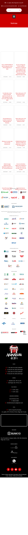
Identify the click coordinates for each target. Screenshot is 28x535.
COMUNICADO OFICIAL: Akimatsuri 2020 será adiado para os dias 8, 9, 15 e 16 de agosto (21, 126)
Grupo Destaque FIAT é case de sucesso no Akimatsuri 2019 (7, 172)
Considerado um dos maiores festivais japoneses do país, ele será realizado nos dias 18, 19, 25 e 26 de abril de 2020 (7, 79)
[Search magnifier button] (20, 10)
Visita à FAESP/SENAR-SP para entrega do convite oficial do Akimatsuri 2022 (7, 49)
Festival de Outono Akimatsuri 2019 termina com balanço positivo (20, 172)
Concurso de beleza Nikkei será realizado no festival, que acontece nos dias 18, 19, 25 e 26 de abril (20, 149)
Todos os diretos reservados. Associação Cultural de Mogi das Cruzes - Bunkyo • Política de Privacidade (14, 475)
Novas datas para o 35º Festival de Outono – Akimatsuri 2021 (21, 77)
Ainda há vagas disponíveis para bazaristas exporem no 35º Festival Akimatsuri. (7, 149)
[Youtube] (16, 469)
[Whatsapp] (19, 469)
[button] (14, 16)
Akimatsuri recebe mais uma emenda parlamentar (7, 125)
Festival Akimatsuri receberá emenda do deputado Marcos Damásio (7, 103)
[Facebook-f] (8, 469)
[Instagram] (12, 469)
